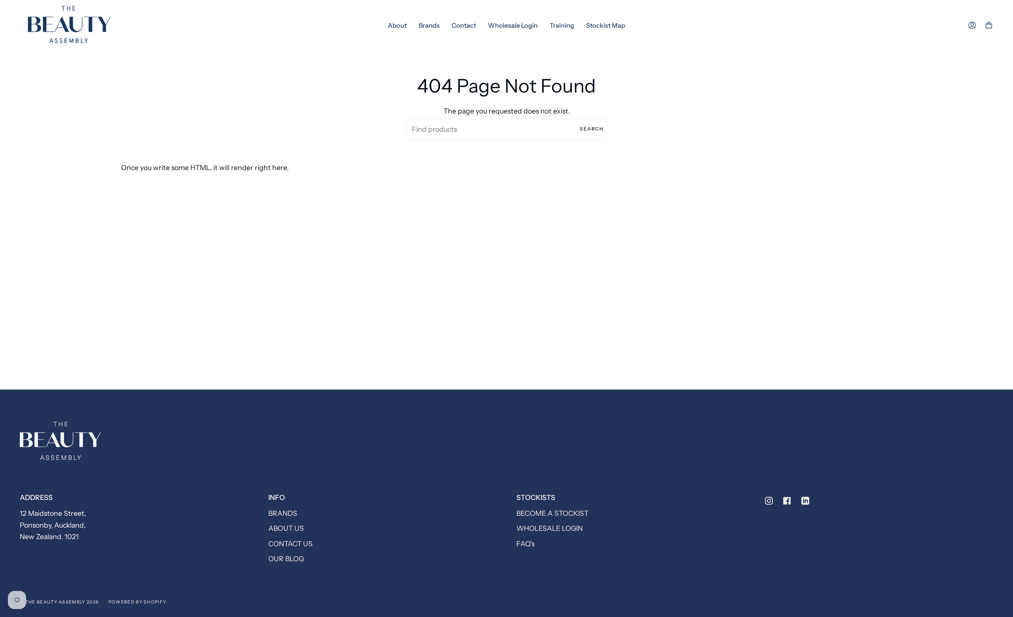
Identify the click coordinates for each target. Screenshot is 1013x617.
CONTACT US (290, 543)
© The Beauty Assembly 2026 (59, 602)
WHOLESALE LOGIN (549, 528)
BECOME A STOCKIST (552, 513)
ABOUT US (286, 528)
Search (591, 129)
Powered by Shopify (137, 602)
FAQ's (525, 543)
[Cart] (989, 25)
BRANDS (282, 513)
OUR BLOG (286, 559)
